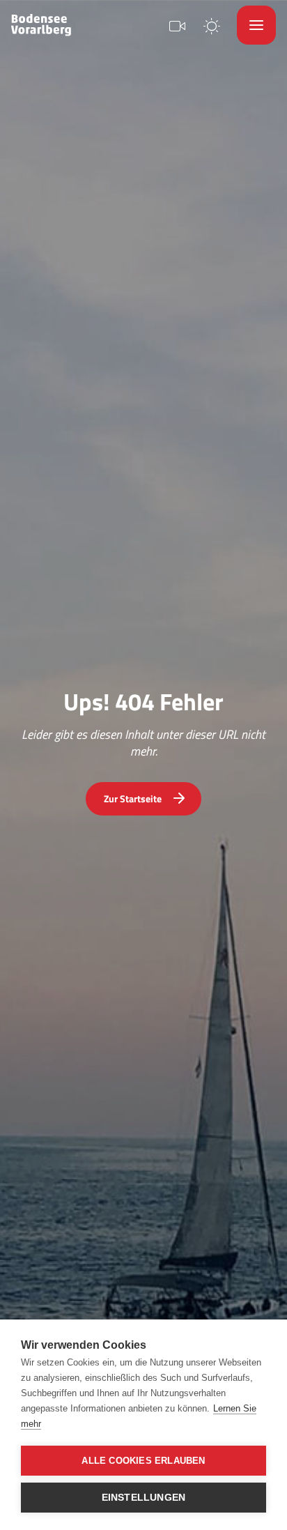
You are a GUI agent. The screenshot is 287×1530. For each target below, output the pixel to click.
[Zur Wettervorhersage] (211, 25)
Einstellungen (144, 1497)
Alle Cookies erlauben (143, 1460)
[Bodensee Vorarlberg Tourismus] (41, 25)
